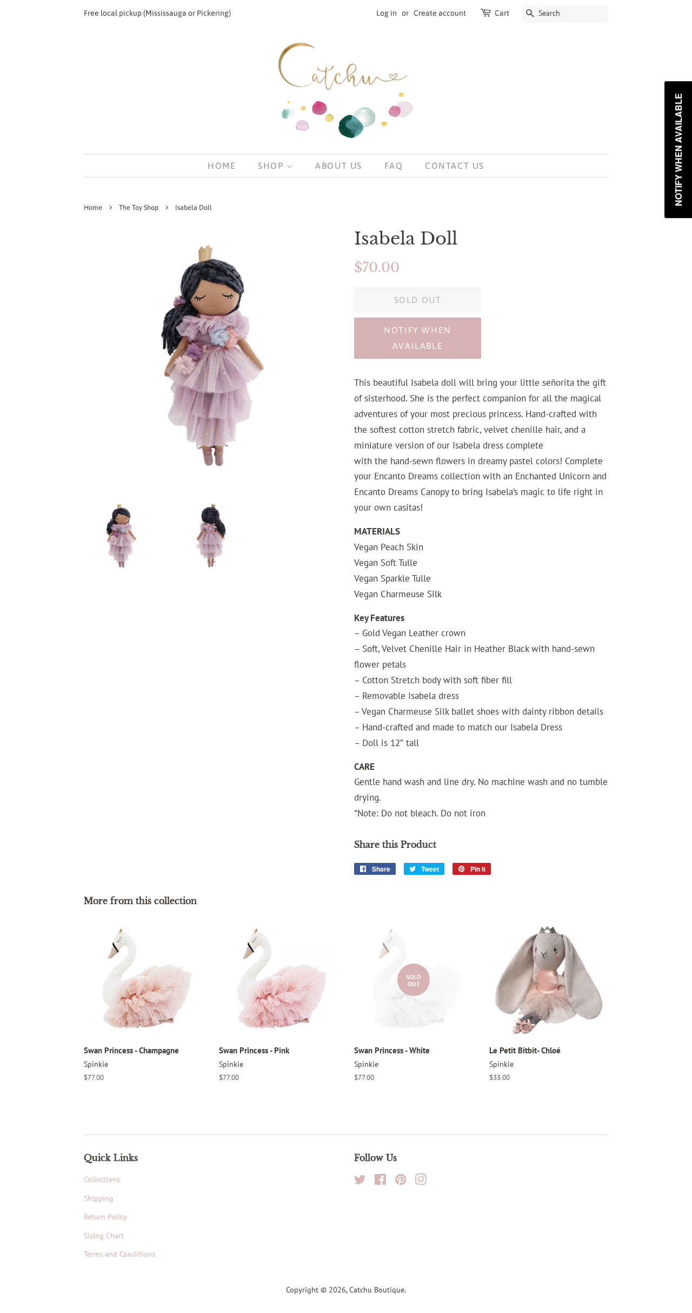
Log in (386, 13)
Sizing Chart (104, 1235)
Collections (102, 1179)
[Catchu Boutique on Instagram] (421, 1181)
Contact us (454, 165)
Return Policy (105, 1216)
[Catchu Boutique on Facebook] (380, 1181)
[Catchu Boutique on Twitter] (360, 1181)
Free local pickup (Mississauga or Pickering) (157, 13)
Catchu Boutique (376, 1289)
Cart (502, 13)
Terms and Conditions (119, 1254)
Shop (272, 165)
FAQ (393, 165)
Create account (440, 13)
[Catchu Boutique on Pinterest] (401, 1181)
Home (222, 165)
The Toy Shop (138, 207)
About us (338, 165)
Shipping (99, 1198)
